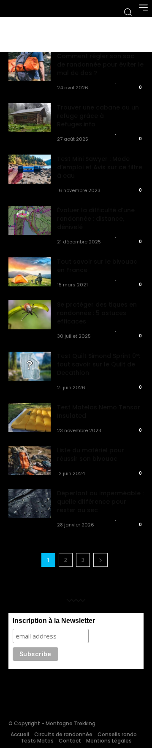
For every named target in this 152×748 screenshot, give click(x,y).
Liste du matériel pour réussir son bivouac (90, 454)
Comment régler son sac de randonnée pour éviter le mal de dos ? (100, 64)
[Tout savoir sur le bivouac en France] (29, 271)
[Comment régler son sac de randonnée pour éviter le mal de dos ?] (29, 66)
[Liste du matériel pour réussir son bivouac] (29, 460)
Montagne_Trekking (85, 82)
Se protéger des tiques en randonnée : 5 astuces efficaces (97, 313)
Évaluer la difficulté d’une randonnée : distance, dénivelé (96, 218)
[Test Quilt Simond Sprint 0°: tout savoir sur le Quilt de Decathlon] (29, 366)
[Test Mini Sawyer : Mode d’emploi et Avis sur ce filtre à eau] (29, 169)
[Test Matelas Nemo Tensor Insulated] (29, 417)
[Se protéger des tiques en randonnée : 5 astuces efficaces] (29, 314)
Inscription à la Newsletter (54, 620)
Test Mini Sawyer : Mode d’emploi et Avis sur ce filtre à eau (99, 167)
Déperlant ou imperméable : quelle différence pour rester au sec (100, 501)
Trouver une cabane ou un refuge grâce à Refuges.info (98, 115)
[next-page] (100, 560)
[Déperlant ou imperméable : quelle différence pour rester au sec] (29, 503)
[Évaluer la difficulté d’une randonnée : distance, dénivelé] (29, 220)
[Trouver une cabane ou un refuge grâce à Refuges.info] (29, 117)
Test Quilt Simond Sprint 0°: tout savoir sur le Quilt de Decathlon (98, 364)
